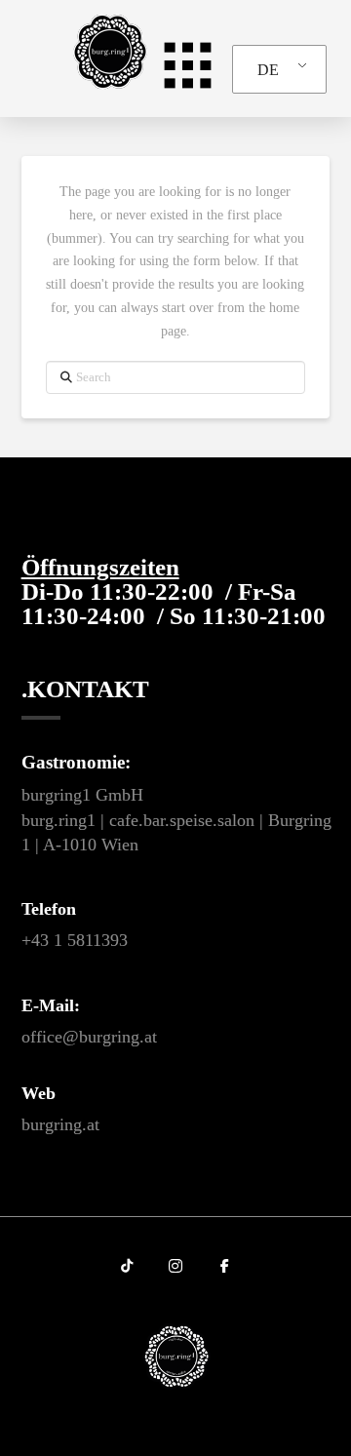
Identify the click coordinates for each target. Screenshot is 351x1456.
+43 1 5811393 (74, 940)
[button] (179, 65)
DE (268, 69)
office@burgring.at (89, 1036)
